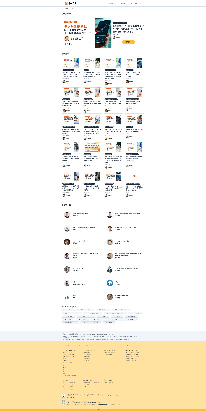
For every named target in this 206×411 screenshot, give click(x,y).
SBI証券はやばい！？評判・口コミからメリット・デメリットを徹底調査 (92, 188)
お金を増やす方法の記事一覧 (69, 382)
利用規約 (88, 346)
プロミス (65, 365)
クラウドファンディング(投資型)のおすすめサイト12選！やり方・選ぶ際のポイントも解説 (92, 131)
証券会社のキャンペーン (68, 384)
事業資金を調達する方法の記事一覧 (91, 382)
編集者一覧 (99, 346)
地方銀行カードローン (89, 356)
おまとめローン (108, 354)
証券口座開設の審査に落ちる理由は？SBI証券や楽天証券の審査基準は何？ (71, 131)
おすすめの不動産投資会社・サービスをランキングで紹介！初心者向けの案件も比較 (92, 74)
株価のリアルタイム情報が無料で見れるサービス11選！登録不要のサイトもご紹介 (134, 188)
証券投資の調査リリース (70, 322)
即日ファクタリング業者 (89, 386)
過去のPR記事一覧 (109, 382)
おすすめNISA (117, 316)
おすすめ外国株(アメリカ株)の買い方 (115, 313)
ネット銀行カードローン (89, 358)
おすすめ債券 (103, 316)
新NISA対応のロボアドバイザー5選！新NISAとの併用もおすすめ (113, 103)
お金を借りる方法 (66, 364)
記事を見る (129, 42)
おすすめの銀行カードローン (90, 354)
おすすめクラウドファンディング (91, 322)
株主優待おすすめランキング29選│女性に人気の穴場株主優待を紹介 (92, 103)
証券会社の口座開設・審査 (120, 309)
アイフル (65, 367)
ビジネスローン (87, 390)
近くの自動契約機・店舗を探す (69, 375)
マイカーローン (87, 360)
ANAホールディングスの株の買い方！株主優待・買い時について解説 (113, 131)
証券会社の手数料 (103, 309)
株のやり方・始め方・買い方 (93, 313)
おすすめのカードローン (68, 352)
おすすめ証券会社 (69, 309)
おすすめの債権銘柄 (67, 388)
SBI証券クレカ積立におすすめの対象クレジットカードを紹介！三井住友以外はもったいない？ (71, 74)
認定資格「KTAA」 (103, 404)
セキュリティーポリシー (119, 346)
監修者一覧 (93, 346)
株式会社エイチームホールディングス (92, 396)
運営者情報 (110, 3)
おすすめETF (114, 319)
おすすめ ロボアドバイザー (86, 316)
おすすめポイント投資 (98, 319)
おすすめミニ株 (68, 316)
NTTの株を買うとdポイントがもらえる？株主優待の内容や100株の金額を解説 (113, 188)
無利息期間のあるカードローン (69, 356)
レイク (64, 371)
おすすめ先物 (68, 319)
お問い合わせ (138, 3)
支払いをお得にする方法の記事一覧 (134, 352)
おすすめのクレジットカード (132, 354)
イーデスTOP (65, 8)
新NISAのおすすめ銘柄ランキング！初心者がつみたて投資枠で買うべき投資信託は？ (92, 158)
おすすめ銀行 (109, 322)
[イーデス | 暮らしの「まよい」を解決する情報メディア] (70, 4)
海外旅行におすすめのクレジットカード (134, 356)
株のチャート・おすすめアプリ (71, 313)
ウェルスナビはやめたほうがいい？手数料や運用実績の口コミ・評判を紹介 (134, 158)
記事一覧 (130, 3)
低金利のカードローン (89, 352)
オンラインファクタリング (89, 388)
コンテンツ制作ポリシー (120, 3)
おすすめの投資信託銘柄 (68, 386)
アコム (64, 369)
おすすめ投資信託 (135, 313)
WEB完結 (65, 360)
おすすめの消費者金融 (67, 362)
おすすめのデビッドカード (132, 360)
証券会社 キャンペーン (86, 309)
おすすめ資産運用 (129, 319)
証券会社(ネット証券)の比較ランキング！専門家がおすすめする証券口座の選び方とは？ (128, 29)
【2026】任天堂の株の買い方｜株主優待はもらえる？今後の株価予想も (71, 158)
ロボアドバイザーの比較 (68, 390)
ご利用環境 (64, 346)
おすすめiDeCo (131, 316)
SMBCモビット (66, 373)
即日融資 (65, 358)
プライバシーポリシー (108, 346)
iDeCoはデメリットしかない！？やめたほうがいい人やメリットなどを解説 (135, 74)
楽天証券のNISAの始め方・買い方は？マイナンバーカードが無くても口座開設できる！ (71, 188)
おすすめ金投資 (82, 319)
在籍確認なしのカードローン (69, 354)
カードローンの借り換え (110, 352)
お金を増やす (72, 8)
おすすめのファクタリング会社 (90, 384)
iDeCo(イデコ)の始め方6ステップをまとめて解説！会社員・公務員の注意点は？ (70, 103)
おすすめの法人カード (131, 358)
